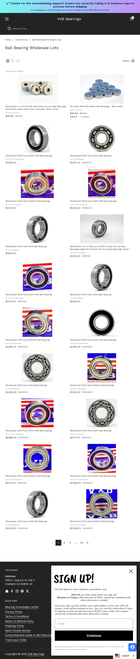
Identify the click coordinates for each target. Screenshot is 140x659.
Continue (94, 636)
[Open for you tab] (132, 647)
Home (8, 40)
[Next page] (87, 543)
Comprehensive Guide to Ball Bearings (29, 635)
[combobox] (70, 28)
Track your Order (16, 639)
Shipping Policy (14, 625)
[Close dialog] (131, 571)
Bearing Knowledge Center (22, 607)
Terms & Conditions (17, 616)
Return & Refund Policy (19, 621)
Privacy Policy (13, 611)
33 (81, 542)
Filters (126, 61)
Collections (21, 40)
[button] (131, 19)
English (126, 655)
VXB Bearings (69, 19)
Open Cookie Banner (18, 630)
